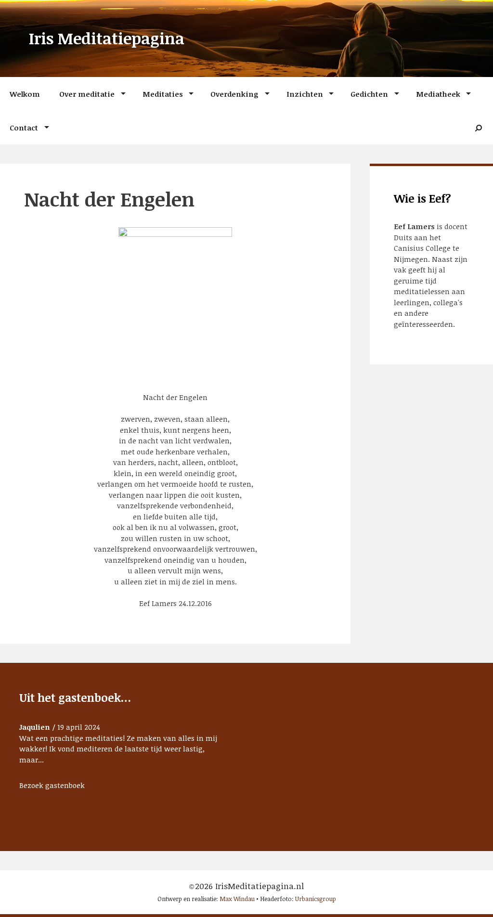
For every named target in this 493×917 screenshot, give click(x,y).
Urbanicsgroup (315, 898)
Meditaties (163, 94)
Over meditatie (87, 94)
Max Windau (237, 898)
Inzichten (304, 94)
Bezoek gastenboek (52, 785)
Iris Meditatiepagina (106, 38)
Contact (24, 127)
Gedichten (369, 94)
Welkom (25, 94)
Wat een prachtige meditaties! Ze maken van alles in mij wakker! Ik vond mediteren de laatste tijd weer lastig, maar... (118, 748)
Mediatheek (438, 94)
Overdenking (234, 94)
